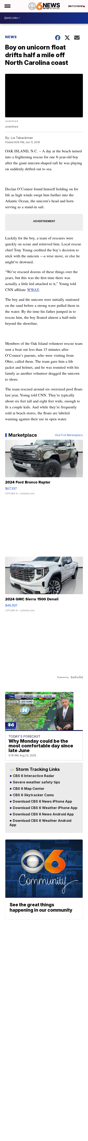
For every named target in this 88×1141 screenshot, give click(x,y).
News (11, 37)
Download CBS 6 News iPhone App (42, 801)
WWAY (33, 289)
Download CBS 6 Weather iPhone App (44, 808)
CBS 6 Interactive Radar (33, 776)
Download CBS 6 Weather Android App (40, 823)
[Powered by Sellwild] (76, 677)
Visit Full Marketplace (69, 435)
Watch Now (75, 6)
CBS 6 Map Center (28, 789)
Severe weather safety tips (36, 782)
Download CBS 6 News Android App (43, 814)
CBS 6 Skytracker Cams (33, 795)
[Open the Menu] (7, 6)
